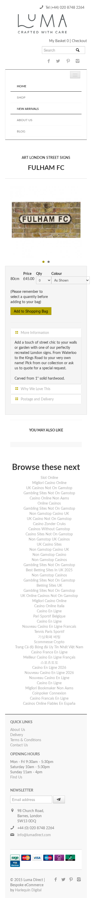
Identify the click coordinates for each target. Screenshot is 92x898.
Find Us (16, 777)
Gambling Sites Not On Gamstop (49, 493)
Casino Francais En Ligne (49, 698)
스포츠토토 (49, 662)
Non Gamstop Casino (49, 555)
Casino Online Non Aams (49, 498)
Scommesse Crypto (49, 642)
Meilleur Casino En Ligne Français (49, 657)
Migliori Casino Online (49, 483)
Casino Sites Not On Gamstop (49, 534)
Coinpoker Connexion (49, 693)
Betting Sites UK (49, 585)
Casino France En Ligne (49, 652)
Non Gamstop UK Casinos (49, 539)
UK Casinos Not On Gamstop (49, 488)
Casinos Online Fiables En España (49, 704)
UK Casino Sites (49, 544)
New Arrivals (28, 108)
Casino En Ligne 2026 (49, 668)
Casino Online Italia (49, 606)
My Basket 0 (59, 41)
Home (21, 86)
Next (87, 221)
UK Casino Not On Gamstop (49, 519)
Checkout (79, 41)
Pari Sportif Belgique (49, 616)
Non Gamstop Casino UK (49, 514)
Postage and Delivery (37, 399)
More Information (34, 333)
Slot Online (49, 478)
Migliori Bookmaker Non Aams (49, 688)
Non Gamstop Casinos (49, 560)
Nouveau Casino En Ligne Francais (49, 627)
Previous (5, 221)
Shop (21, 97)
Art (25, 158)
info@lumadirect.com (34, 835)
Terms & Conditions (25, 740)
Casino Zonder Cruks (49, 524)
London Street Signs (49, 158)
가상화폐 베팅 (49, 637)
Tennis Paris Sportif (49, 632)
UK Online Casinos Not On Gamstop (49, 596)
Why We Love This (35, 389)
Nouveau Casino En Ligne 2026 (49, 673)
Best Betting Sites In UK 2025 (49, 570)
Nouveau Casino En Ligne (49, 678)
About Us (24, 120)
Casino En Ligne (49, 611)
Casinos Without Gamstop (49, 529)
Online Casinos (49, 503)
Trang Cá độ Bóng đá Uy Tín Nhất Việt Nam (49, 647)
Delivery (16, 735)
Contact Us (19, 745)
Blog (21, 131)
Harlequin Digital (28, 890)
